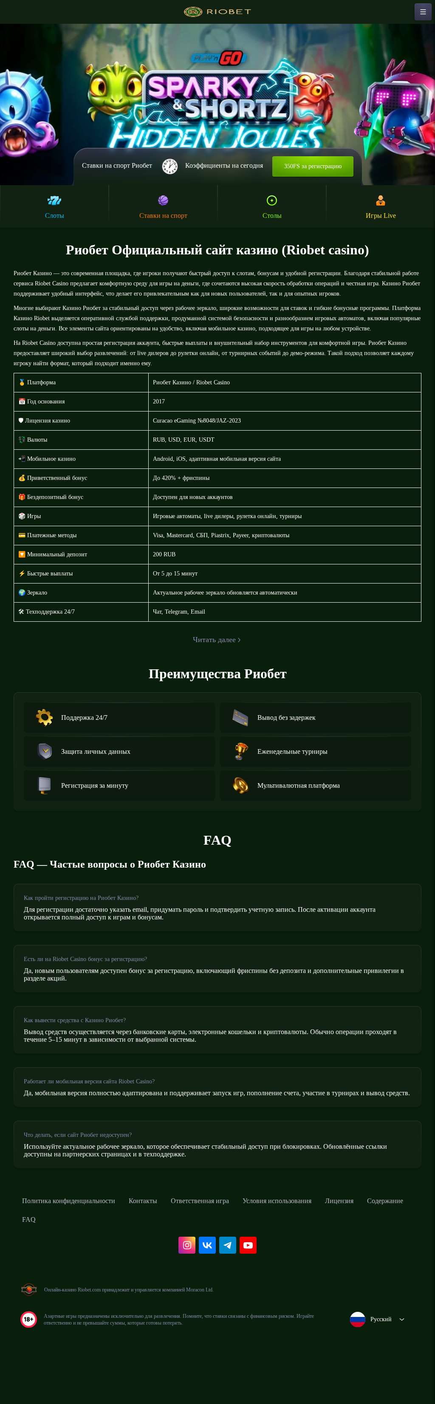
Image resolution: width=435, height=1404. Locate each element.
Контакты (160, 1239)
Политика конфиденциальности (76, 1239)
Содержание (43, 1257)
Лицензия (383, 1239)
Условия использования (312, 1239)
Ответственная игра (224, 1239)
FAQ (85, 1257)
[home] (217, 12)
